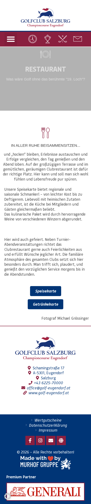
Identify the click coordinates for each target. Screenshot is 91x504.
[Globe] (61, 440)
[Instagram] (40, 440)
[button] (10, 39)
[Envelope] (50, 440)
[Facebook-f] (30, 440)
